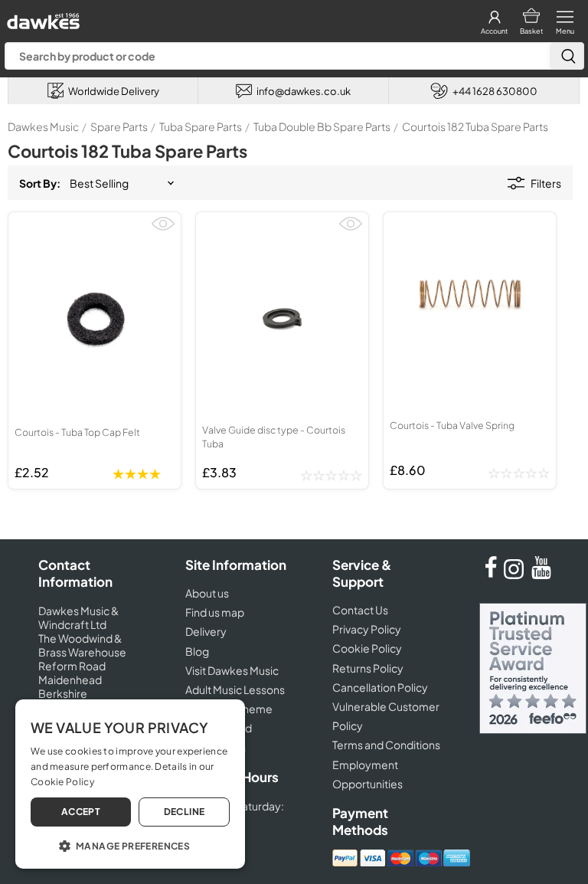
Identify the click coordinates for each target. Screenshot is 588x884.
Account (494, 31)
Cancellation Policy (380, 687)
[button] (130, 845)
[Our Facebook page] (490, 574)
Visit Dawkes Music (232, 670)
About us (207, 593)
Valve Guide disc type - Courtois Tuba (273, 437)
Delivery (206, 631)
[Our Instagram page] (516, 574)
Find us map (214, 612)
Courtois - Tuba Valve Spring (452, 425)
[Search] (566, 56)
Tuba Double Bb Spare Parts (321, 126)
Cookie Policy (367, 648)
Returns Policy (367, 668)
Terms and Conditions (386, 744)
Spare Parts (119, 126)
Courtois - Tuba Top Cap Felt (77, 432)
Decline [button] (184, 811)
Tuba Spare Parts (200, 126)
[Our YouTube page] (541, 574)
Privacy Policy (366, 629)
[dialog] (130, 784)
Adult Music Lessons (235, 689)
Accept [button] (80, 811)
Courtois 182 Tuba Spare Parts (475, 126)
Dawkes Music (43, 126)
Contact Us (360, 610)
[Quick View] (163, 230)
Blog (197, 651)
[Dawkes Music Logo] (42, 17)
